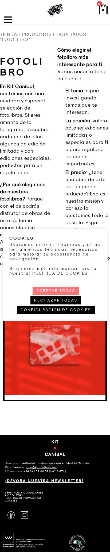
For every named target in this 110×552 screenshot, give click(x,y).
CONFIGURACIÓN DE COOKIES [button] (56, 310)
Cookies (11, 500)
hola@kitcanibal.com (41, 467)
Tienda (8, 34)
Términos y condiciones (24, 492)
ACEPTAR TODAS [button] (55, 290)
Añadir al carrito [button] (54, 367)
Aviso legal (14, 495)
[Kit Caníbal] (55, 10)
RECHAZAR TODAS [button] (55, 300)
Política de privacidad (23, 497)
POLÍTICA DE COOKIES (60, 273)
